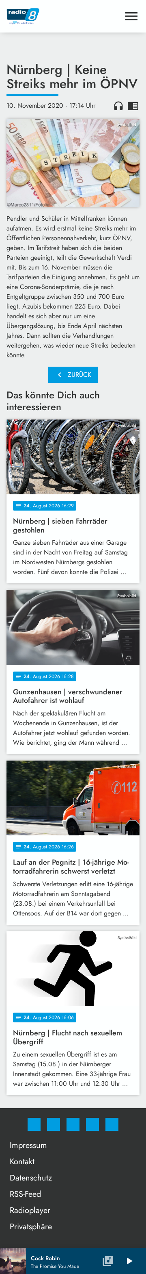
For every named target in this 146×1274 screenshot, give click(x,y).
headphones (118, 105)
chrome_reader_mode (133, 105)
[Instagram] (53, 1124)
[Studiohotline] (92, 1124)
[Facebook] (34, 1124)
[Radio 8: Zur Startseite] (63, 16)
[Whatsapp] (73, 1124)
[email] (111, 1124)
